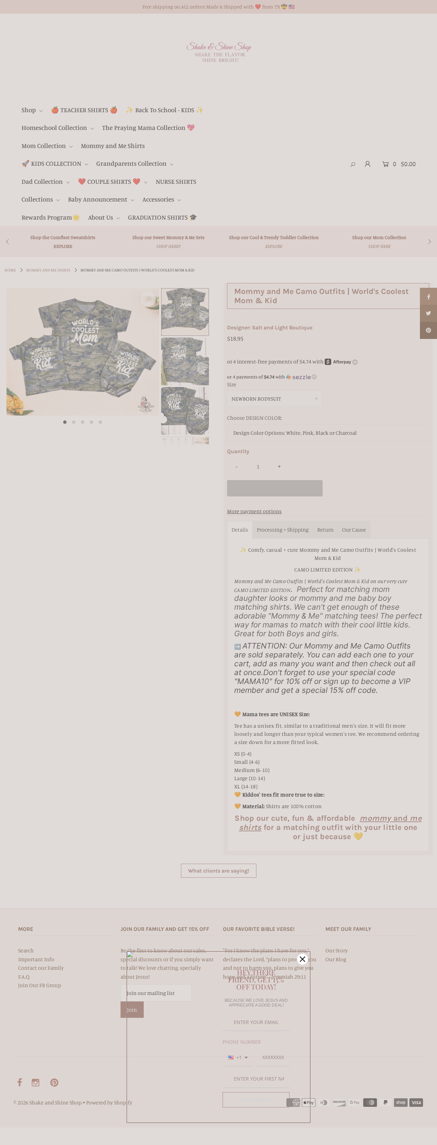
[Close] (302, 959)
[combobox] (238, 1058)
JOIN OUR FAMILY (256, 1099)
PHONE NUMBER (242, 1042)
